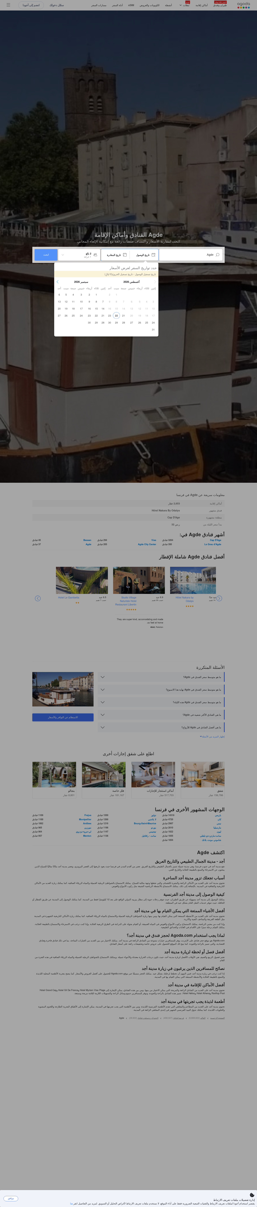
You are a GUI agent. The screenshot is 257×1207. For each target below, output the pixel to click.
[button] (155, 281)
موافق (11, 1198)
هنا (71, 1203)
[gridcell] (116, 294)
